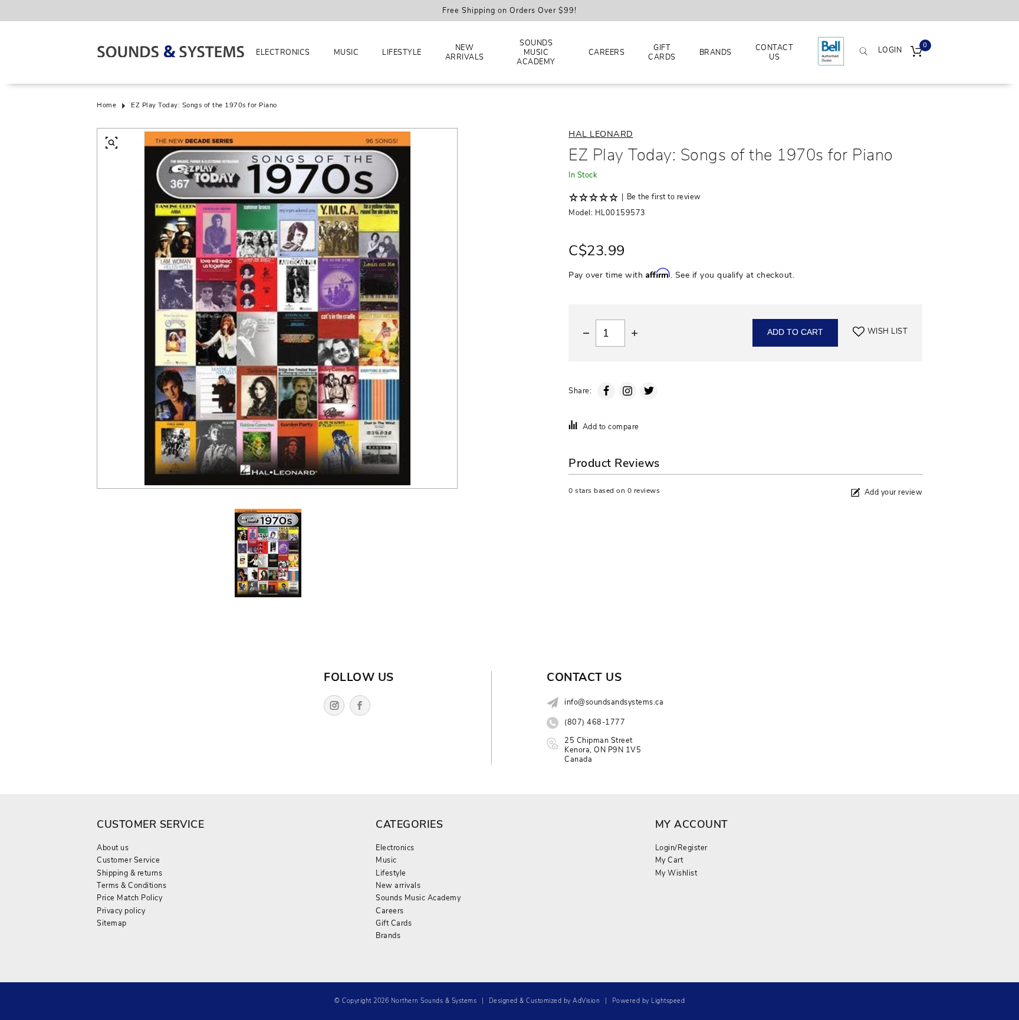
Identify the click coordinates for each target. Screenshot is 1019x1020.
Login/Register (681, 848)
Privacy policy (121, 911)
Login (890, 50)
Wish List (887, 331)
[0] (916, 52)
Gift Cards (662, 52)
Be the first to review (664, 197)
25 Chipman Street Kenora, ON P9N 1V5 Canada (602, 750)
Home (106, 105)
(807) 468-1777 (594, 722)
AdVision (586, 1000)
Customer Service (128, 860)
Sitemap (112, 923)
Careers (607, 52)
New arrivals (464, 52)
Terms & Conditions (131, 885)
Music (346, 52)
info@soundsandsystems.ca (613, 702)
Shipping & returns (129, 873)
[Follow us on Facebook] (360, 705)
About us (113, 848)
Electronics (283, 52)
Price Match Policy (129, 898)
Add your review (893, 492)
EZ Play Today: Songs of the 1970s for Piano (204, 105)
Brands (715, 52)
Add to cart (795, 332)
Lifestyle (402, 52)
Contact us (774, 52)
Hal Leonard (600, 134)
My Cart (669, 860)
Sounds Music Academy (536, 52)
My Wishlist (676, 873)
